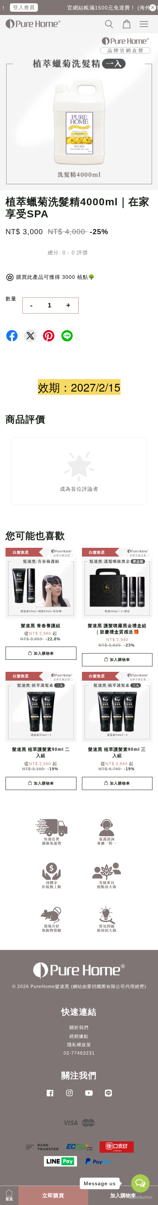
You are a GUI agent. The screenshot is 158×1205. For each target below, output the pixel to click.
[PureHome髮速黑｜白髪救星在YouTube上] (89, 1096)
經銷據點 (79, 1036)
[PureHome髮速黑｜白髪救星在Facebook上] (50, 1096)
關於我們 (79, 1027)
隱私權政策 (79, 1044)
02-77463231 (79, 1053)
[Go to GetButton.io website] (140, 1197)
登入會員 (20, 7)
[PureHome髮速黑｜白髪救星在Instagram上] (69, 1096)
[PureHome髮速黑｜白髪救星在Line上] (108, 1096)
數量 (11, 299)
